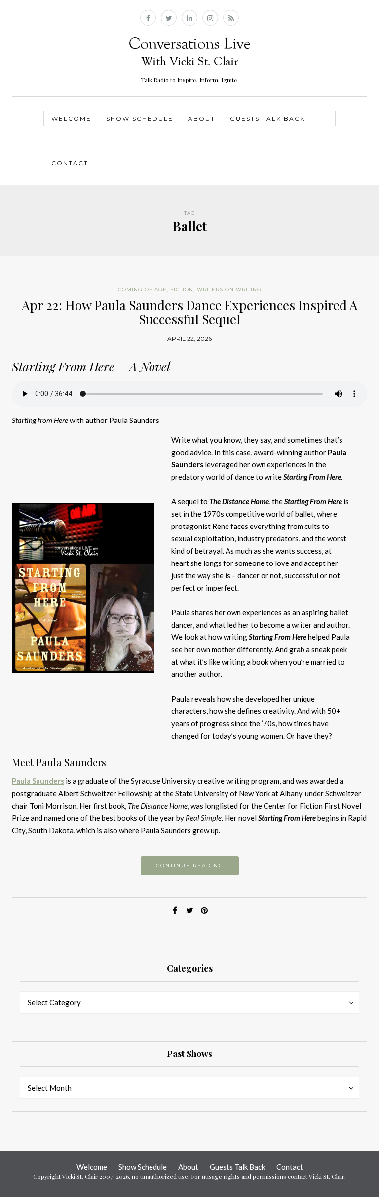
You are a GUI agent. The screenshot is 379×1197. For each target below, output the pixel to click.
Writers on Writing (229, 289)
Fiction (181, 289)
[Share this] (175, 910)
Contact (69, 163)
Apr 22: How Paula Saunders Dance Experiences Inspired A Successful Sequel (189, 312)
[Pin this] (204, 910)
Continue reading (190, 865)
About (201, 118)
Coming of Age (142, 289)
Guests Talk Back (267, 118)
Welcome (71, 118)
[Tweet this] (189, 910)
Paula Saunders (38, 780)
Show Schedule (139, 118)
